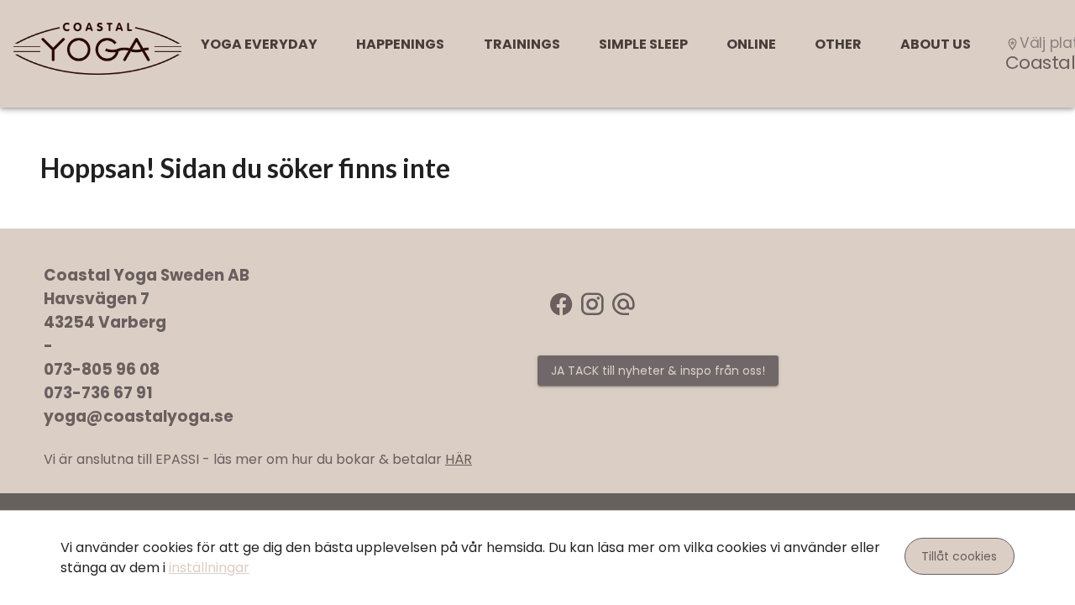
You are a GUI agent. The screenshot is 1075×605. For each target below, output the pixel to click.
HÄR (458, 459)
